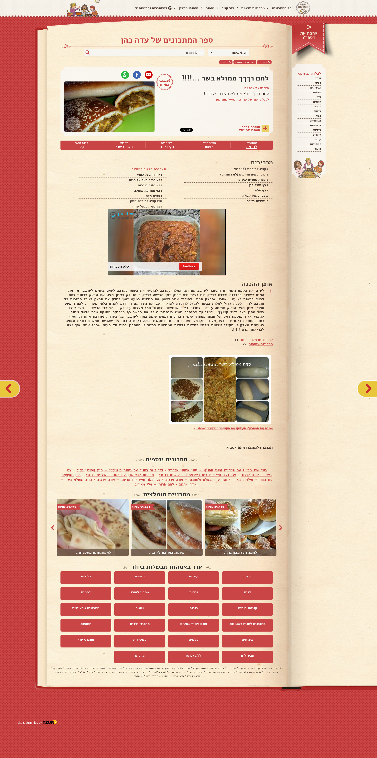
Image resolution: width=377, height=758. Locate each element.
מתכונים (231, 668)
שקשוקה (57, 668)
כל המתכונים (281, 8)
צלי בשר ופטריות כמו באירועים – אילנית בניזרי (197, 474)
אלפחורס (155, 672)
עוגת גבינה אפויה (67, 672)
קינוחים (316, 139)
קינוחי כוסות (247, 608)
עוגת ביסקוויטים (96, 668)
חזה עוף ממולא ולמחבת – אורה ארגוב (196, 479)
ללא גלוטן (193, 655)
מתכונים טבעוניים (85, 608)
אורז (318, 78)
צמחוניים (315, 121)
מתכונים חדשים (253, 8)
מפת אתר (278, 668)
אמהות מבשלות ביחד (256, 339)
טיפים (210, 8)
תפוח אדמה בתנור (74, 668)
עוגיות (317, 130)
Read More (189, 266)
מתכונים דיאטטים (193, 623)
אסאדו (137, 676)
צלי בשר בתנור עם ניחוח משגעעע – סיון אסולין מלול (120, 470)
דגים (318, 83)
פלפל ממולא (86, 672)
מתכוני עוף (86, 639)
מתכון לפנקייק (182, 668)
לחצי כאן (221, 99)
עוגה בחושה (131, 668)
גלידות (86, 576)
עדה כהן (249, 88)
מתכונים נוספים (261, 344)
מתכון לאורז (140, 592)
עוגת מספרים (271, 672)
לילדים (317, 135)
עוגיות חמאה (196, 672)
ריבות (193, 608)
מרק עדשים (102, 672)
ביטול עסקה (263, 668)
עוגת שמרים (115, 668)
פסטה (317, 106)
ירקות (193, 592)
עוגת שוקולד (199, 668)
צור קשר (228, 8)
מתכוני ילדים (140, 623)
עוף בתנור (116, 672)
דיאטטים (315, 125)
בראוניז (143, 672)
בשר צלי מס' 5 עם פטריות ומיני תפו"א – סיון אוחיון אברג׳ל (217, 470)
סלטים (194, 639)
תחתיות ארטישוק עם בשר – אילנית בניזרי (120, 474)
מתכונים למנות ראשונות (247, 623)
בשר (318, 116)
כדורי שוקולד (216, 668)
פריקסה (242, 672)
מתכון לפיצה (164, 668)
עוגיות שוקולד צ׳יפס (174, 672)
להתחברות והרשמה (153, 8)
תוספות (86, 623)
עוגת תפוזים (147, 668)
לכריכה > (264, 62)
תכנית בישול (150, 676)
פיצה (318, 149)
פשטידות (315, 144)
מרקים (140, 655)
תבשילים (315, 88)
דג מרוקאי (130, 672)
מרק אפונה (255, 672)
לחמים (317, 102)
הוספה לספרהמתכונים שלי (249, 128)
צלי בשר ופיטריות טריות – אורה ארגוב (128, 479)
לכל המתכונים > (244, 62)
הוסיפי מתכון (188, 8)
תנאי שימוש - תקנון (172, 676)
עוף (319, 97)
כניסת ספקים (246, 668)
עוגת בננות (229, 672)
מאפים (317, 92)
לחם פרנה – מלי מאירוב (154, 484)
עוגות (317, 111)
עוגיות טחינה (213, 672)
